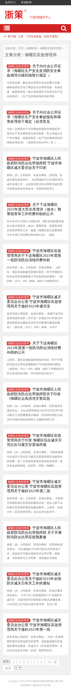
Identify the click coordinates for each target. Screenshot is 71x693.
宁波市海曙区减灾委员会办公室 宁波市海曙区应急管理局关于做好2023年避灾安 (34, 301)
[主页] (34, 17)
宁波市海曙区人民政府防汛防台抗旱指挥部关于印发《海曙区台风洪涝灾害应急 (34, 393)
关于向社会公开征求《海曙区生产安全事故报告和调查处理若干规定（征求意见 (34, 116)
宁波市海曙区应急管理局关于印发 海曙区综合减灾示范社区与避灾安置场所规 (34, 440)
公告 (20, 36)
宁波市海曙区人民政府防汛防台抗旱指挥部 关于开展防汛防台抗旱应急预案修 (34, 532)
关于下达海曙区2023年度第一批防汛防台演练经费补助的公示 (34, 347)
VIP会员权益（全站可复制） (43, 36)
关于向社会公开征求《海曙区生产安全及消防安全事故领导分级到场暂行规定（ (34, 70)
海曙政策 (32, 48)
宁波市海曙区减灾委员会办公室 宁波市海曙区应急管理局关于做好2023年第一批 (34, 624)
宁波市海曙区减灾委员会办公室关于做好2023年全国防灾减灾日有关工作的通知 (34, 578)
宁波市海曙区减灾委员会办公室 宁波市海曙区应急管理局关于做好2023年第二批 (34, 486)
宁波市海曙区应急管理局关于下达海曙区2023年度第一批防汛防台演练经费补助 (34, 255)
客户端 (12, 36)
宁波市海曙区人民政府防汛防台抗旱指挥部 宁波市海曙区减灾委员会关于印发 (34, 163)
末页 (8, 668)
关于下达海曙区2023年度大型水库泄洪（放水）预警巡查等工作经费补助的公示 (34, 209)
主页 (20, 48)
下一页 (52, 662)
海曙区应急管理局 (50, 48)
